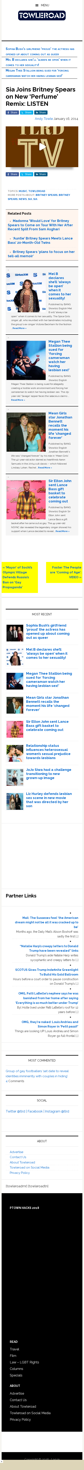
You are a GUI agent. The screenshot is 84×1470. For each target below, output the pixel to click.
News (23, 199)
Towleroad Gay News (42, 15)
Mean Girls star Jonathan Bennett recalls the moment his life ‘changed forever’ (60, 425)
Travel (14, 1349)
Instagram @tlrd (57, 1111)
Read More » (20, 328)
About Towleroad (22, 1162)
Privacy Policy (20, 1173)
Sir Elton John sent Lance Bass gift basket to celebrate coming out (60, 491)
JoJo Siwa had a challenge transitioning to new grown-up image (48, 774)
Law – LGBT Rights (24, 1362)
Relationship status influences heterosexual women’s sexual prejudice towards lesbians (48, 752)
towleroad (36, 191)
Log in (55, 1459)
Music (23, 191)
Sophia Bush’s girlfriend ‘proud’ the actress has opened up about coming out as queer (48, 631)
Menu (45, 5)
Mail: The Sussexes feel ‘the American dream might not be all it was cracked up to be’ (46, 922)
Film (13, 1356)
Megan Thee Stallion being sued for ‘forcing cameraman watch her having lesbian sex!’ (60, 355)
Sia (30, 199)
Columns (16, 1369)
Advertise (16, 1152)
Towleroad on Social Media (29, 1167)
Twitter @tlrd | (17, 1111)
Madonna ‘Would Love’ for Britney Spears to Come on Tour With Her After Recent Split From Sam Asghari (40, 225)
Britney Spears (46, 195)
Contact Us (18, 1157)
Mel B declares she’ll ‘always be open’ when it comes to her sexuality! (60, 286)
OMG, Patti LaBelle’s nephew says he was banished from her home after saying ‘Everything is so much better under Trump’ (46, 998)
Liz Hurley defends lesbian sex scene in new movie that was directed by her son (49, 800)
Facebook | (36, 1111)
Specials (16, 1375)
